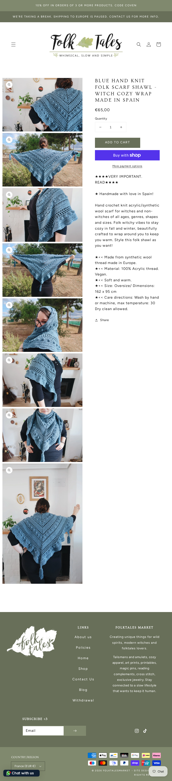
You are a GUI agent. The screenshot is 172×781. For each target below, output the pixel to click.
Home (83, 658)
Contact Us (83, 679)
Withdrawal (83, 700)
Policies (83, 648)
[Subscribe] (75, 731)
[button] (13, 44)
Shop (83, 669)
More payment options (127, 166)
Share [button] (104, 320)
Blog (83, 690)
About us (83, 637)
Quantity (101, 118)
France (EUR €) (25, 766)
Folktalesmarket (116, 770)
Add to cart (117, 142)
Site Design (143, 770)
